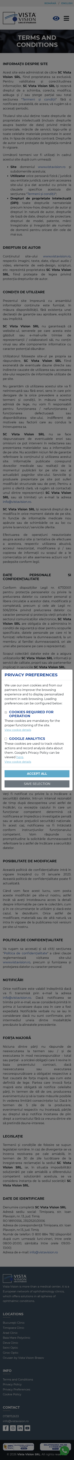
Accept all (37, 773)
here (19, 757)
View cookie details (18, 730)
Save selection (37, 784)
